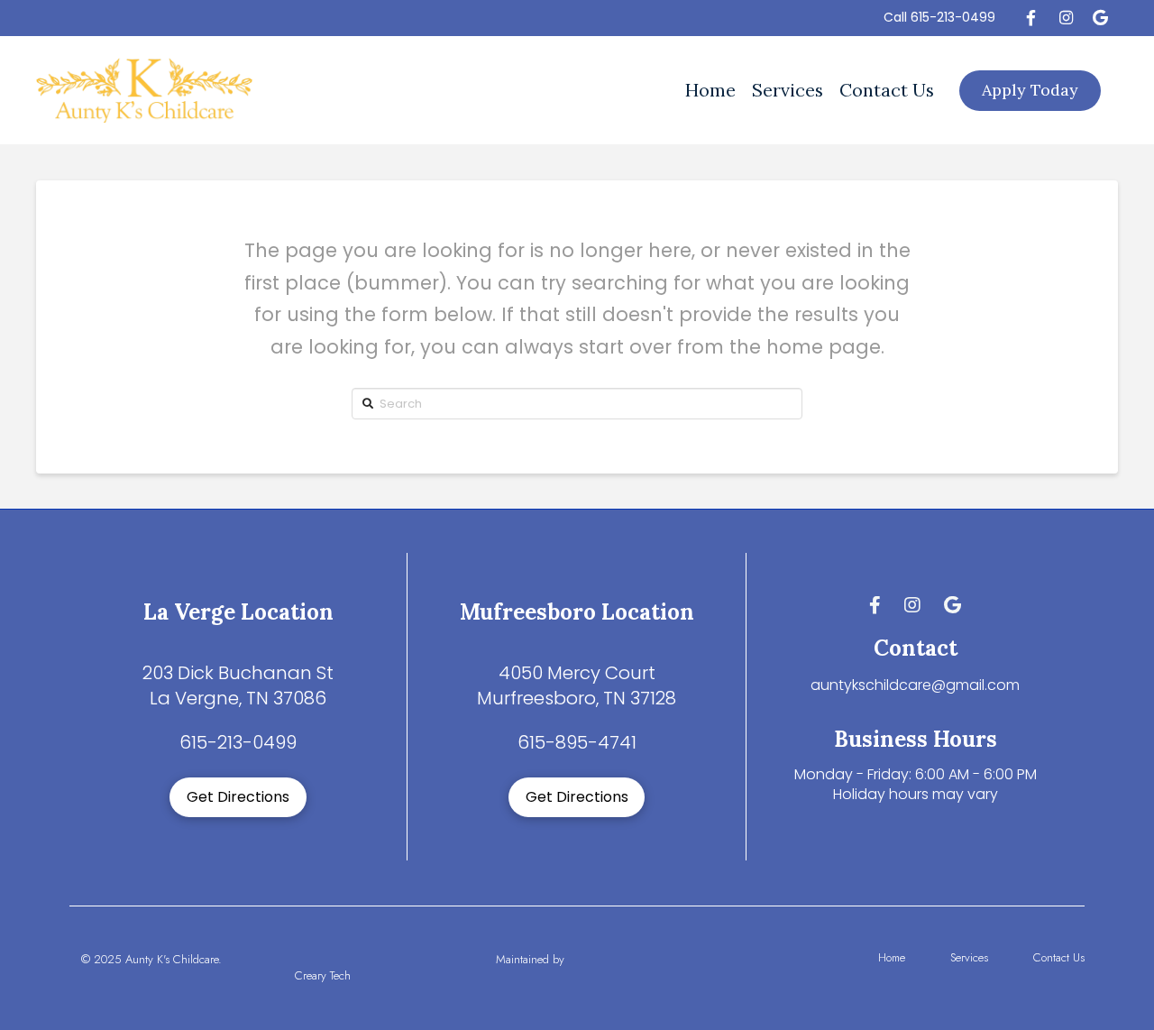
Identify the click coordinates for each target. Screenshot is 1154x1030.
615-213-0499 (953, 17)
